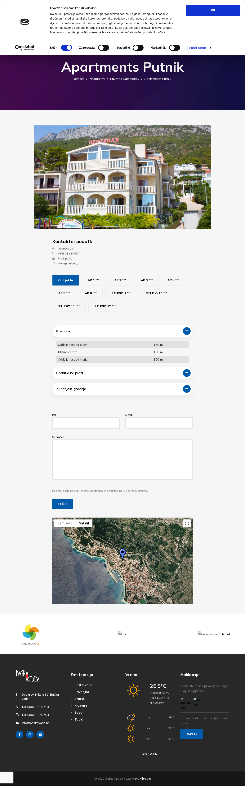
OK (213, 10)
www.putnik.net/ (68, 263)
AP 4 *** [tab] (173, 280)
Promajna (81, 691)
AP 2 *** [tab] (120, 280)
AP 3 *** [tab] (147, 280)
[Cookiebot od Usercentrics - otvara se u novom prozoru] (25, 48)
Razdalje (63, 331)
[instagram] (30, 734)
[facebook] (19, 734)
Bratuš (79, 698)
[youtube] (40, 734)
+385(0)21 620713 (35, 707)
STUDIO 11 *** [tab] (69, 306)
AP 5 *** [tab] (64, 293)
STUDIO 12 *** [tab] (105, 306)
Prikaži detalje (197, 47)
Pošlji (62, 504)
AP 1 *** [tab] (94, 280)
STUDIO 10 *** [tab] (156, 293)
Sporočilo (58, 437)
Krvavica (80, 705)
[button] (116, 225)
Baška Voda (83, 684)
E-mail (129, 414)
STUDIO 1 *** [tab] (121, 293)
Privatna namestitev (124, 79)
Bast (78, 712)
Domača (78, 79)
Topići (78, 719)
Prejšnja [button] (40, 177)
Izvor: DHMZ (150, 753)
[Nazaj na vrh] (233, 782)
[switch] (103, 48)
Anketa (191, 734)
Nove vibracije (141, 778)
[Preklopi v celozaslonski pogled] (187, 523)
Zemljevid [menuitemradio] (65, 523)
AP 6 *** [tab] (91, 293)
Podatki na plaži (69, 373)
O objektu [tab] (65, 280)
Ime (54, 414)
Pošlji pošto (65, 258)
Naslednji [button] (205, 177)
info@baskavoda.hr (35, 723)
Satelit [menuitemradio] (84, 523)
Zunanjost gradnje (71, 389)
